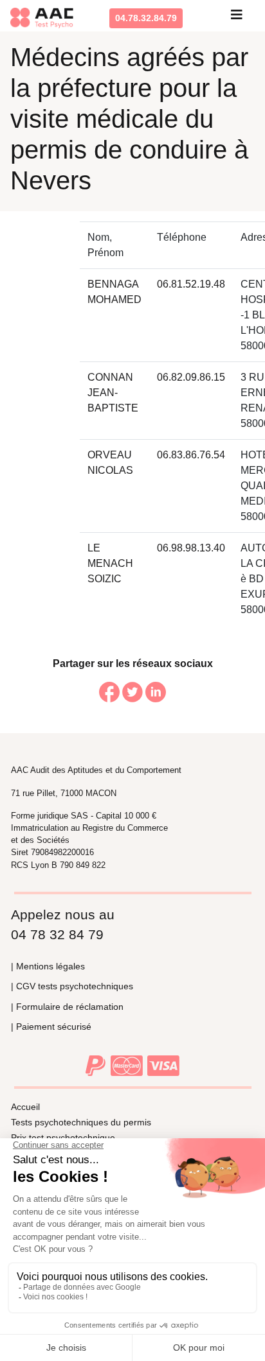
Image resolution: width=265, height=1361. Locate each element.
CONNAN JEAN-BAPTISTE (112, 392)
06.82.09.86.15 (191, 377)
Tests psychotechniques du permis (81, 1122)
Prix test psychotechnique (63, 1137)
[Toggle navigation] (237, 18)
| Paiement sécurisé (51, 1026)
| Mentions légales (48, 966)
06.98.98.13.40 (191, 547)
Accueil (25, 1107)
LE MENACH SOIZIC (110, 563)
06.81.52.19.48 (191, 284)
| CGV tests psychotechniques (72, 986)
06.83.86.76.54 (191, 454)
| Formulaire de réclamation (67, 1006)
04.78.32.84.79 (146, 18)
